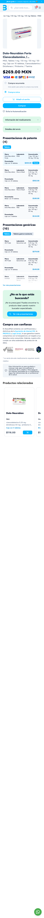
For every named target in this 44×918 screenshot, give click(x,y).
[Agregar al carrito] (27, 432)
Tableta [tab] (7, 147)
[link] (39, 7)
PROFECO (6, 333)
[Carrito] (35, 8)
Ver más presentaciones (12, 285)
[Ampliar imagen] (22, 34)
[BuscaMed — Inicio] (5, 7)
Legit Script (16, 333)
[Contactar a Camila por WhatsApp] (38, 912)
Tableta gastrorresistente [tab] (22, 234)
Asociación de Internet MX (25, 331)
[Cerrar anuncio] (41, 1)
